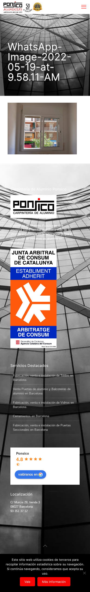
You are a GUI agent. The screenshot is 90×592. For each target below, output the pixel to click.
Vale (27, 582)
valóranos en (28, 474)
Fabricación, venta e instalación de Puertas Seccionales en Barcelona (42, 427)
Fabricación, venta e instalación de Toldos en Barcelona (43, 378)
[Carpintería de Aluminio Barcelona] (17, 7)
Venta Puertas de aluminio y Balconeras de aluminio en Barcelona (42, 391)
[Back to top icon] (45, 546)
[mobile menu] (84, 7)
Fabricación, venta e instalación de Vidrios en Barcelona (43, 405)
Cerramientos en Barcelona (31, 416)
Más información (54, 582)
